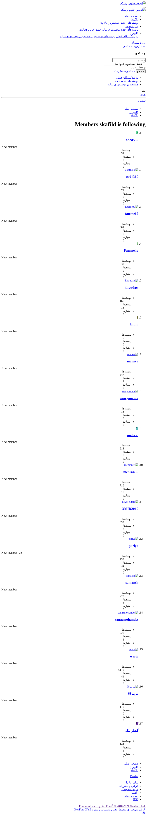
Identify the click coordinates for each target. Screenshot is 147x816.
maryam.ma (129, 398)
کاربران (133, 32)
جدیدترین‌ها (131, 26)
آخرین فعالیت (87, 29)
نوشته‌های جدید (129, 22)
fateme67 (131, 214)
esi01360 (132, 177)
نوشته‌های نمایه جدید (108, 29)
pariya (133, 546)
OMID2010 (130, 509)
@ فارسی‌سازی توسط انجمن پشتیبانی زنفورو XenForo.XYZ (110, 809)
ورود (143, 94)
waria (134, 656)
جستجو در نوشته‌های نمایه (75, 36)
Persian (134, 776)
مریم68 (133, 693)
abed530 (132, 140)
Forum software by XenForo (112, 806)
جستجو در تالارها (110, 22)
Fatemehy (131, 250)
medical (132, 435)
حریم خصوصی (129, 789)
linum (134, 324)
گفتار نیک (131, 730)
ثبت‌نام (142, 100)
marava (132, 361)
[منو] (144, 7)
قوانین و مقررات (128, 785)
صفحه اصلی (131, 16)
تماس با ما (132, 782)
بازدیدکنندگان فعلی (127, 36)
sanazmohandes (126, 619)
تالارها (134, 19)
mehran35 (130, 472)
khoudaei (131, 287)
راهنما (134, 792)
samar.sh (131, 582)
